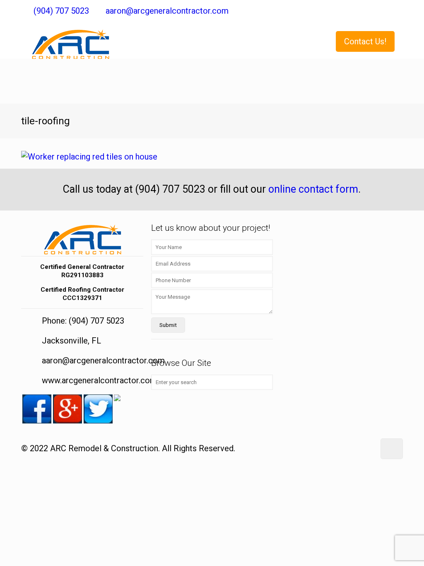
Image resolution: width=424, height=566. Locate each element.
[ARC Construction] (70, 40)
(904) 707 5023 (61, 11)
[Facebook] (397, 11)
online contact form (313, 189)
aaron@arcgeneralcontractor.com (167, 11)
